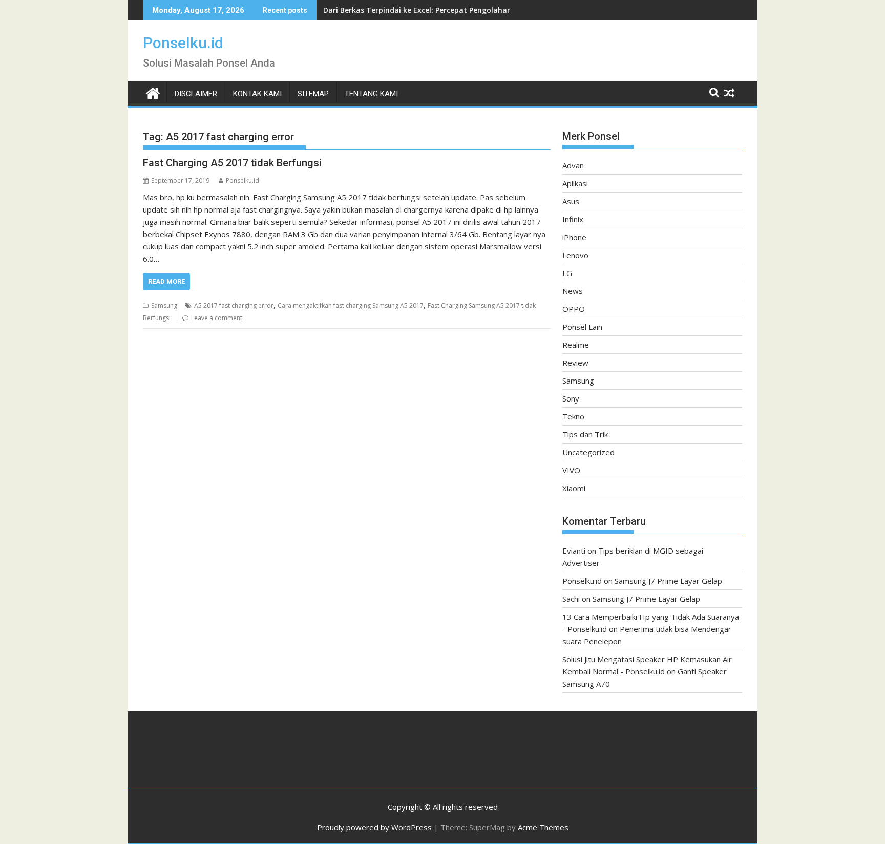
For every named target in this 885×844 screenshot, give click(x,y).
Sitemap (313, 93)
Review (575, 362)
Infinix (572, 219)
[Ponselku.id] (152, 92)
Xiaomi (573, 488)
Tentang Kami (371, 93)
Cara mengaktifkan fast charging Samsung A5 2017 (351, 305)
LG (567, 273)
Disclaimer (196, 93)
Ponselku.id (183, 43)
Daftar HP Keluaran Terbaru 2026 (383, 10)
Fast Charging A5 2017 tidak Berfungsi (232, 163)
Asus (570, 201)
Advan (573, 165)
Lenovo (575, 255)
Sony (570, 398)
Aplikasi (575, 183)
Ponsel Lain (582, 327)
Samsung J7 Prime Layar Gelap (668, 581)
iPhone (574, 237)
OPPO (573, 309)
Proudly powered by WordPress (374, 827)
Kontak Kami (257, 93)
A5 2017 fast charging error (233, 305)
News (572, 291)
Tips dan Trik (585, 434)
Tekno (573, 416)
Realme (575, 345)
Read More (166, 281)
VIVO (571, 470)
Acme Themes (543, 827)
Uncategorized (588, 452)
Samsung (164, 305)
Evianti (573, 550)
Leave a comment (216, 317)
